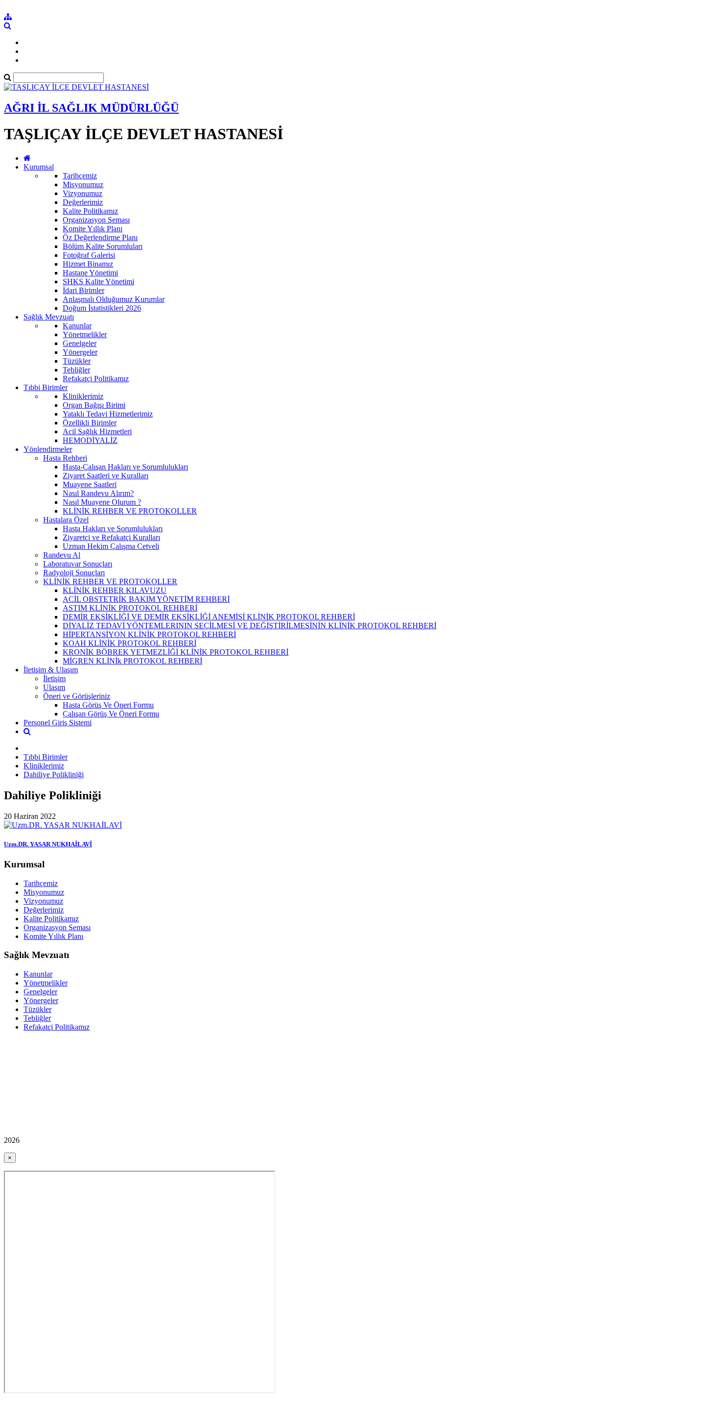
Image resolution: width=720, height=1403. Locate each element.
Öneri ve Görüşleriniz (76, 696)
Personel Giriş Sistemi (58, 722)
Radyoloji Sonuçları (74, 572)
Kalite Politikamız (90, 211)
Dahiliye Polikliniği (54, 774)
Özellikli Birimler (90, 422)
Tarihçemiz (80, 176)
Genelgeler (79, 343)
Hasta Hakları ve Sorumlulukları (113, 528)
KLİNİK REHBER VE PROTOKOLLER (130, 511)
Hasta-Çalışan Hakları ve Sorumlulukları (125, 467)
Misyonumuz (83, 184)
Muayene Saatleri (90, 484)
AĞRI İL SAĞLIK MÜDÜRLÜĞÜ (91, 107)
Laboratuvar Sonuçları (77, 564)
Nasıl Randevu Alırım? (98, 493)
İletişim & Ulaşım (51, 669)
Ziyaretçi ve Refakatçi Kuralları (111, 537)
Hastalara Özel (66, 520)
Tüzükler (77, 361)
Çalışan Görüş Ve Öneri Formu (111, 714)
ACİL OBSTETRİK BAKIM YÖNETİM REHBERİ (146, 599)
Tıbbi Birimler (46, 387)
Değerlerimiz (83, 202)
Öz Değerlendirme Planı (100, 237)
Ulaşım (54, 687)
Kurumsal (39, 167)
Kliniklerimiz (83, 396)
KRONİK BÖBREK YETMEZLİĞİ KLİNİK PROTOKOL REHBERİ (175, 652)
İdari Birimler (83, 290)
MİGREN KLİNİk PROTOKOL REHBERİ (132, 661)
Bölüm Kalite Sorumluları (103, 246)
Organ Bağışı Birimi (94, 405)
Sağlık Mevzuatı (49, 317)
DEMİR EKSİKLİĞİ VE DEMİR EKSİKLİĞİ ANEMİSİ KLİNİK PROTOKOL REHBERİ (209, 617)
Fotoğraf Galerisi (89, 255)
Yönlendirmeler (48, 449)
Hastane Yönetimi (90, 273)
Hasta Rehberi (65, 458)
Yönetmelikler (85, 334)
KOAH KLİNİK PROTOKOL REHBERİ (129, 643)
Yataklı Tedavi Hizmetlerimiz (108, 414)
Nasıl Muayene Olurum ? (102, 502)
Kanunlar (77, 325)
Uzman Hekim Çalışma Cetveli (111, 546)
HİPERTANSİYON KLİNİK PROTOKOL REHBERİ (149, 634)
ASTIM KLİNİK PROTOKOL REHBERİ (130, 608)
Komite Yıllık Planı (92, 228)
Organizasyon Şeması (96, 220)
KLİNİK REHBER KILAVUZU (115, 590)
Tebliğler (76, 370)
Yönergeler (80, 352)
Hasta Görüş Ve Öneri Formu (108, 705)
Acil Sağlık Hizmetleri (97, 431)
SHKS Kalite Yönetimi (98, 281)
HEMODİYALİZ (90, 440)
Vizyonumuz (82, 193)
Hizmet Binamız (88, 264)
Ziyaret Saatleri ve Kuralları (105, 475)
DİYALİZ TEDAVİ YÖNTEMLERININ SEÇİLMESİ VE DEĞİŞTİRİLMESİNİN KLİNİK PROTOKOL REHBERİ (249, 625)
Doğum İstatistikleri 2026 (102, 308)
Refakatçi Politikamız (96, 378)
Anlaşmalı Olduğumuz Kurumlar (114, 299)
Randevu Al (61, 555)
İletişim (54, 678)
